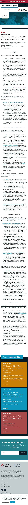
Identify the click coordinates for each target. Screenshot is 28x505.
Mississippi (10, 43)
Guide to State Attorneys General (17, 87)
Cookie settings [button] (5, 502)
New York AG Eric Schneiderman (11, 271)
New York (15, 43)
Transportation (10, 425)
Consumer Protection (6, 48)
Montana (8, 423)
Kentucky (19, 42)
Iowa (15, 42)
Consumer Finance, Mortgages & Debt (15, 46)
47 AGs (5, 102)
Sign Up (23, 452)
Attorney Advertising (6, 486)
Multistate (12, 423)
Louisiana (23, 42)
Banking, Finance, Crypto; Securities (15, 375)
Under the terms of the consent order (13, 204)
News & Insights (4, 492)
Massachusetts (4, 43)
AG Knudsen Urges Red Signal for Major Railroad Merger (12, 418)
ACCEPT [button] (12, 502)
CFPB (7, 135)
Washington (8, 399)
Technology (5, 376)
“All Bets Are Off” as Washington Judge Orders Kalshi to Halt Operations (13, 394)
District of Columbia (9, 42)
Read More (5, 384)
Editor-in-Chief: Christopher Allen (10, 9)
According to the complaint (10, 145)
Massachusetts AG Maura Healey (12, 223)
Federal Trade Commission (16, 102)
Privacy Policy (4, 482)
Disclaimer (3, 484)
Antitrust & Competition (14, 426)
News (3, 32)
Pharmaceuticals (9, 45)
